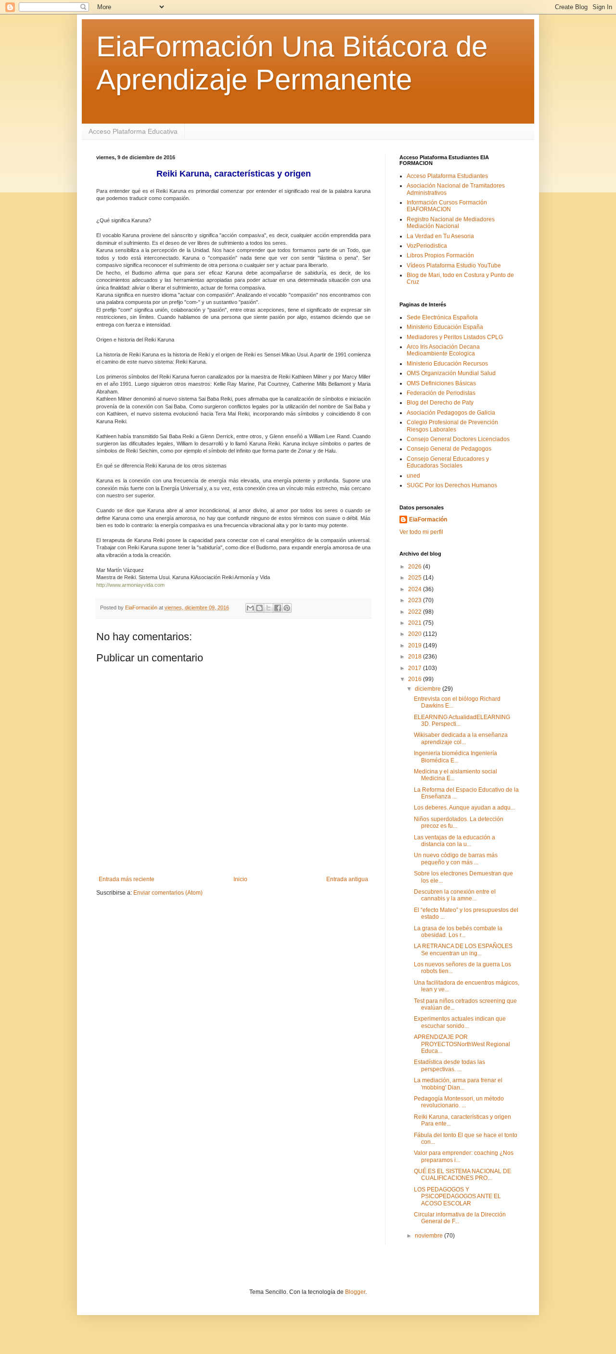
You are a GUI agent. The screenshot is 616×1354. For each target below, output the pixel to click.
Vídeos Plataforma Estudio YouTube (454, 265)
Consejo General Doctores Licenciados (458, 439)
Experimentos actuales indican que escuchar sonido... (460, 1022)
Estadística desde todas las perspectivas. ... (449, 1065)
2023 (415, 600)
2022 (415, 611)
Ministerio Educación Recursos (447, 363)
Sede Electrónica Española (442, 317)
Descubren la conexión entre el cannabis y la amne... (455, 895)
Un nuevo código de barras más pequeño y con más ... (456, 858)
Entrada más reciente (126, 879)
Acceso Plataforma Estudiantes (447, 176)
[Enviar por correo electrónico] (250, 608)
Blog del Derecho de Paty (440, 402)
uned (413, 475)
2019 (415, 645)
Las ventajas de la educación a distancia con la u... (454, 841)
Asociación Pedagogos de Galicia (451, 412)
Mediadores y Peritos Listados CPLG (455, 337)
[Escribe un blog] (259, 608)
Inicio (240, 879)
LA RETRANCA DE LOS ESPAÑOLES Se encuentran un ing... (463, 949)
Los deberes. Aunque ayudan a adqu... (464, 807)
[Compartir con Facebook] (277, 608)
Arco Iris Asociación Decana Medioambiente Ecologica (443, 350)
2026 (415, 566)
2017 (415, 668)
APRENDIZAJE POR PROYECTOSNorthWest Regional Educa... (462, 1044)
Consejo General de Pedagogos (449, 448)
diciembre (428, 688)
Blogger (355, 1292)
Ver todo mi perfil (421, 532)
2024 (415, 589)
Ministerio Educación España (445, 327)
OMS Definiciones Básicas (441, 383)
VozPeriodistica (427, 245)
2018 (415, 656)
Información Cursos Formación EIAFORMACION (447, 206)
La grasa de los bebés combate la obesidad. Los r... (458, 931)
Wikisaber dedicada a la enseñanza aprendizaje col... (461, 738)
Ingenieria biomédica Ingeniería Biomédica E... (455, 756)
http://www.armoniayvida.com (130, 585)
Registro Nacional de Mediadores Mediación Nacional (451, 222)
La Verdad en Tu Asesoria (440, 236)
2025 (415, 577)
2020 (415, 634)
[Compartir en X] (268, 608)
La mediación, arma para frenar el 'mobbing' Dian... (458, 1083)
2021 (415, 623)
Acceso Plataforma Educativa (133, 131)
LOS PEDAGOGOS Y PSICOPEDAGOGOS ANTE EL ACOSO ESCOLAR (457, 1196)
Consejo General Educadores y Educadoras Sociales (448, 462)
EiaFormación (428, 519)
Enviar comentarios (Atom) (168, 892)
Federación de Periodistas (441, 393)
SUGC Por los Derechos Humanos (452, 485)
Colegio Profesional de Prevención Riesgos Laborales (452, 425)
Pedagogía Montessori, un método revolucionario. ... (459, 1102)
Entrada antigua (347, 879)
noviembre (429, 1235)
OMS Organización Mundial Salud (451, 373)
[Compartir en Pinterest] (287, 608)
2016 (415, 679)
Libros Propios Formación (440, 255)
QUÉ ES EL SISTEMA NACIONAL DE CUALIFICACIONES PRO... (462, 1174)
